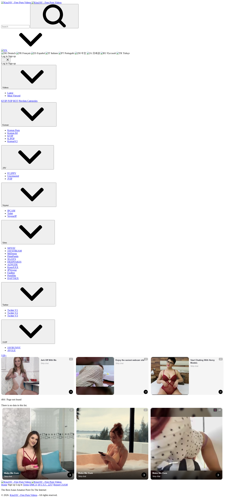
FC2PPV (11, 173)
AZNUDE (12, 264)
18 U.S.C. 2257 (45, 484)
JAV (4, 168)
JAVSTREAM (14, 251)
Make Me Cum (11, 473)
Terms (26, 484)
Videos (5, 87)
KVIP (4, 101)
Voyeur (5, 205)
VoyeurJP (12, 216)
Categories (32, 101)
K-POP (11, 138)
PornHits (11, 275)
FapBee (11, 272)
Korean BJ (12, 133)
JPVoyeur (12, 270)
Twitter (5, 305)
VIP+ (4, 355)
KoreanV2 (12, 141)
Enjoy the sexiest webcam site (130, 360)
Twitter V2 (12, 313)
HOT (15, 101)
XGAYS (11, 259)
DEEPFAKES (14, 261)
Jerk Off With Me (48, 360)
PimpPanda (12, 256)
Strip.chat (45, 363)
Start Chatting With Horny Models (202, 361)
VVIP (5, 342)
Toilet (10, 213)
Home (4, 484)
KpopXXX (12, 267)
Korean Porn (13, 130)
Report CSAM (60, 484)
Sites (5, 243)
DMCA (33, 484)
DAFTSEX (13, 278)
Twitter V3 (12, 315)
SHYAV (11, 248)
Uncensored (13, 176)
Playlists (23, 101)
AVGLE (11, 350)
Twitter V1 (12, 310)
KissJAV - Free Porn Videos (23, 495)
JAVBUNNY (14, 347)
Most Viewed (13, 95)
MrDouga (12, 253)
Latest (10, 93)
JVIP (10, 101)
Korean (5, 125)
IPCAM (11, 210)
